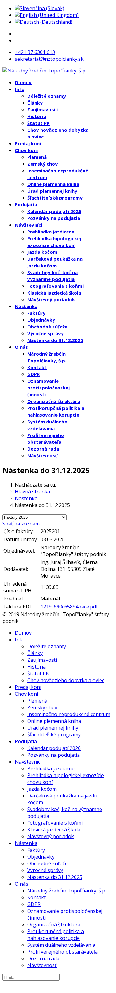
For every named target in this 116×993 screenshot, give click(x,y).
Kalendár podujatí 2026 (54, 211)
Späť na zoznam (21, 523)
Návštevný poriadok (51, 299)
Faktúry (36, 313)
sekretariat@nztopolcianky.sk (49, 59)
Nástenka (26, 306)
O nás (21, 347)
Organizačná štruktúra (53, 401)
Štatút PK (38, 123)
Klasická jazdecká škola (54, 293)
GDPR (33, 374)
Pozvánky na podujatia (53, 218)
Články (35, 103)
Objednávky (41, 320)
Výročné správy (45, 333)
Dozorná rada (43, 449)
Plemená (37, 157)
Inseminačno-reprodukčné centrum (68, 714)
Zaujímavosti (42, 109)
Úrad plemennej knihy (52, 191)
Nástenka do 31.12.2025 (55, 340)
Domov (23, 82)
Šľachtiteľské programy (55, 198)
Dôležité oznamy (46, 96)
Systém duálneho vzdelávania (61, 944)
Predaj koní (28, 143)
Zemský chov (42, 164)
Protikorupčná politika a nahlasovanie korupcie (55, 934)
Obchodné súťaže (47, 326)
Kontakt (37, 367)
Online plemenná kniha (53, 184)
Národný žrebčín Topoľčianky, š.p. (66, 890)
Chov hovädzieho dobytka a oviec (65, 680)
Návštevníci (28, 225)
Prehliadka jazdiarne (50, 232)
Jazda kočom (42, 252)
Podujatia (26, 204)
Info (19, 89)
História (36, 116)
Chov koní (26, 150)
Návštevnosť (42, 455)
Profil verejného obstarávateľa (62, 951)
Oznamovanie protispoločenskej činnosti (48, 388)
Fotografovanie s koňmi (55, 286)
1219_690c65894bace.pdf (69, 606)
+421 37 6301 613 (35, 52)
